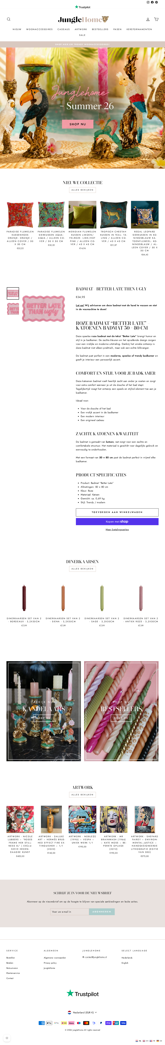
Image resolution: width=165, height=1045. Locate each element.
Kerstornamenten (139, 29)
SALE (82, 35)
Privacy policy (50, 962)
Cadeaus (64, 29)
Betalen (9, 962)
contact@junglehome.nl (96, 957)
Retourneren (12, 968)
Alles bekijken (82, 189)
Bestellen (10, 957)
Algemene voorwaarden (55, 957)
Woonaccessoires (39, 29)
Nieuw (17, 29)
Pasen (117, 29)
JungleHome (49, 968)
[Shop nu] (43, 711)
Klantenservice (13, 973)
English (125, 962)
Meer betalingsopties (117, 529)
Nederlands (127, 957)
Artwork (81, 29)
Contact (10, 978)
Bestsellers (100, 29)
